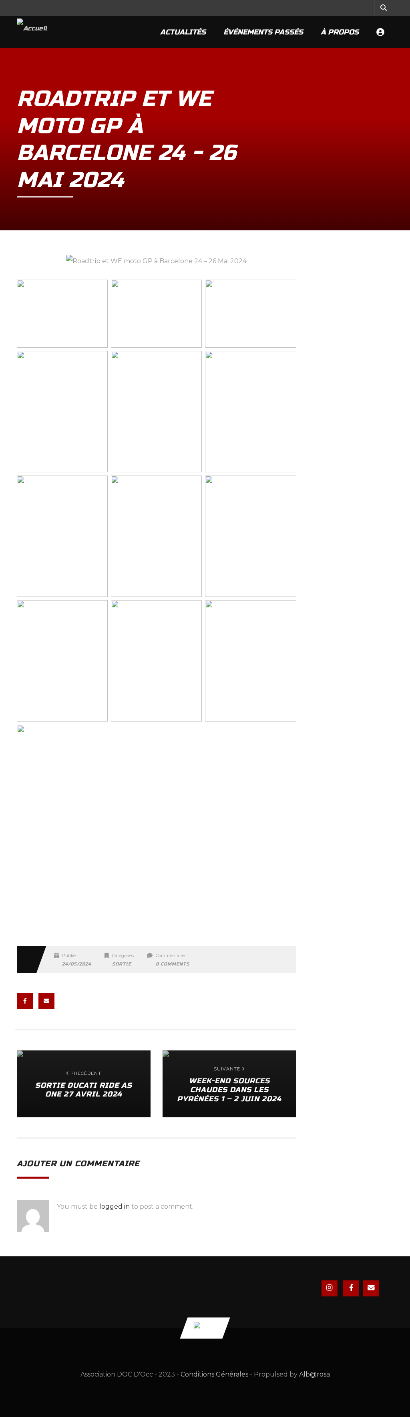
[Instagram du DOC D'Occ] (330, 1288)
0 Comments (172, 964)
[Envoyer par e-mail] (46, 1001)
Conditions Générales (214, 1374)
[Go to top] (205, 1327)
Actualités (183, 32)
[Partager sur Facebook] (25, 1001)
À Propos (340, 32)
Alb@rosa (314, 1374)
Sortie (121, 964)
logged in (114, 1206)
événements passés (263, 32)
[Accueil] (32, 32)
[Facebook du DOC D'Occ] (351, 1288)
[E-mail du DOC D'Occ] (371, 1288)
